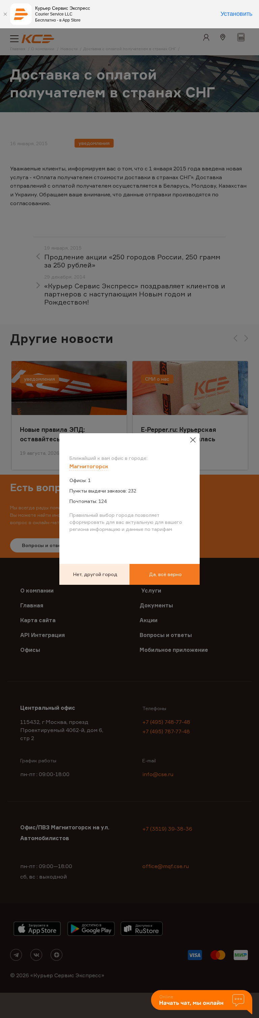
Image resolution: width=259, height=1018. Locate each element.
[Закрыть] (5, 14)
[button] (201, 1002)
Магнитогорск (88, 466)
